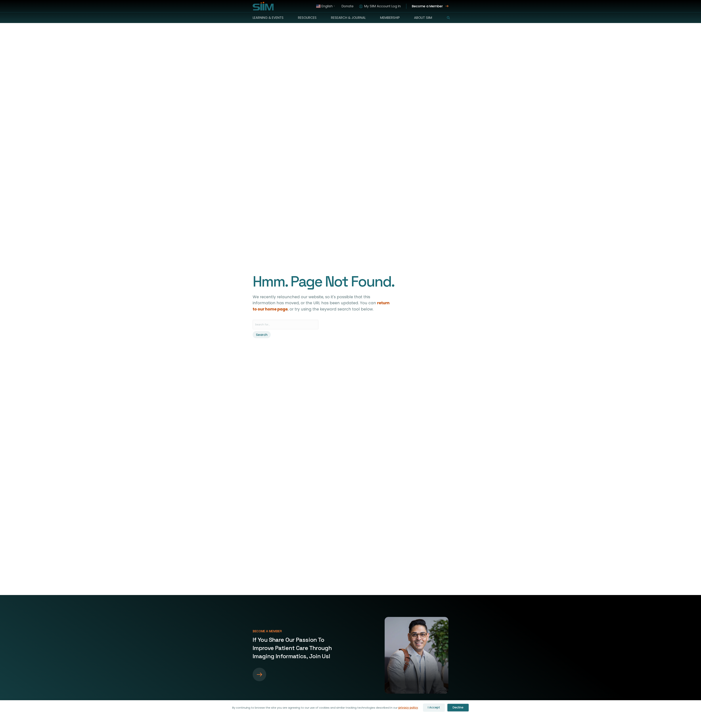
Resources (307, 17)
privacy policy (408, 708)
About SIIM (423, 17)
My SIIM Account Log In (382, 6)
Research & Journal (348, 17)
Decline (458, 707)
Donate (347, 6)
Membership (390, 17)
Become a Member (427, 6)
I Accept (434, 707)
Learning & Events (268, 17)
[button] (446, 18)
